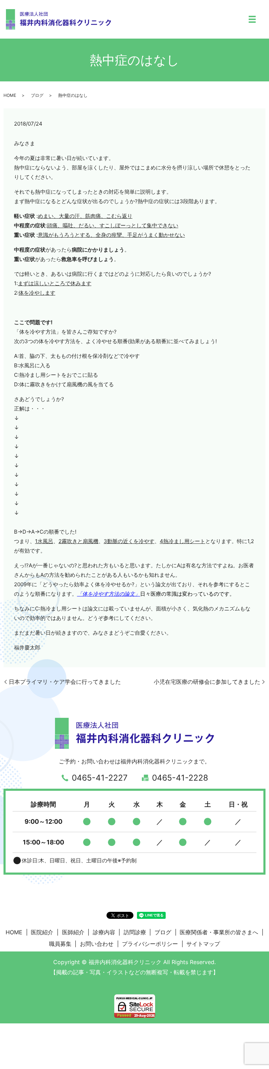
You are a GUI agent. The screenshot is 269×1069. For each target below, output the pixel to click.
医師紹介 (73, 932)
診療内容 (104, 932)
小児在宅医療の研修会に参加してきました (207, 681)
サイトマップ (203, 943)
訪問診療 (135, 932)
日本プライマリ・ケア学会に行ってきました (65, 681)
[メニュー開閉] (252, 19)
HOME (10, 95)
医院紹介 (42, 932)
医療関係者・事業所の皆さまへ (219, 932)
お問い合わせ (96, 943)
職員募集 (60, 943)
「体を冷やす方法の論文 (106, 593)
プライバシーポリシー (150, 943)
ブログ (37, 95)
